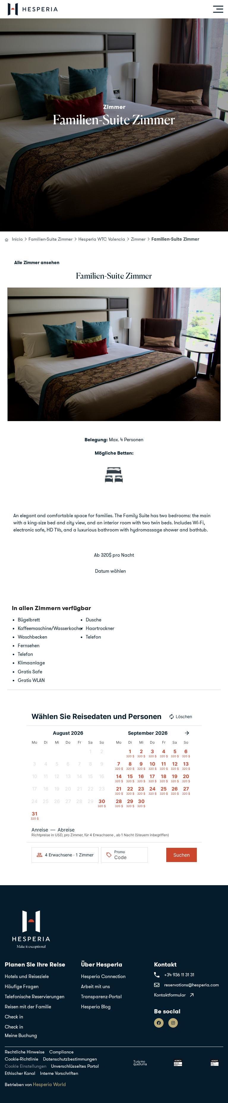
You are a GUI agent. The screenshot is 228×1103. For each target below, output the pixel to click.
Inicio (17, 239)
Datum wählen (110, 571)
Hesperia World (49, 1084)
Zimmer (138, 239)
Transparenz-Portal (101, 996)
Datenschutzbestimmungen (70, 1059)
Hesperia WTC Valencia (101, 239)
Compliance (61, 1052)
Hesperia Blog (96, 1007)
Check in (14, 1017)
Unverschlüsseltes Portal (75, 1066)
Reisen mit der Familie (28, 1007)
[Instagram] (173, 1023)
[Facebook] (159, 1023)
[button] (13, 354)
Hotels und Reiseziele (27, 976)
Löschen (184, 716)
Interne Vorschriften (59, 1073)
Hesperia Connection (103, 976)
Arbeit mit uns (95, 986)
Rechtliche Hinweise (25, 1052)
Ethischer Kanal (20, 1073)
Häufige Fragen (22, 986)
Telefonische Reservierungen (34, 996)
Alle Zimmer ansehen (36, 262)
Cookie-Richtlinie (21, 1059)
